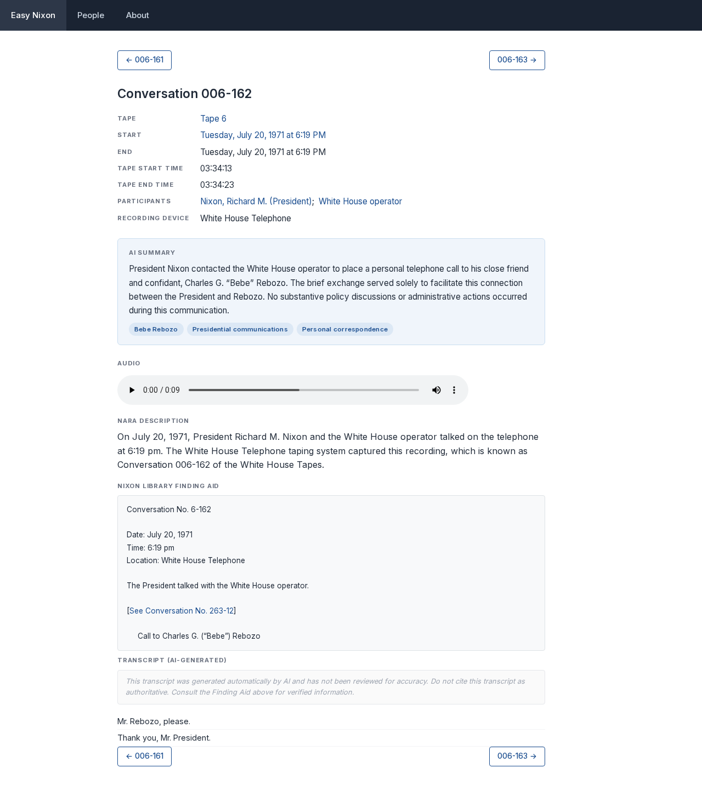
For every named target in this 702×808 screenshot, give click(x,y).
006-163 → (517, 59)
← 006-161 (144, 59)
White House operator (360, 201)
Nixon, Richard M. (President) (256, 201)
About (137, 15)
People (90, 15)
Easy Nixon (33, 15)
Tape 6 (213, 118)
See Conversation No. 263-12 (181, 610)
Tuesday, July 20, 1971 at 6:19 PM (263, 135)
